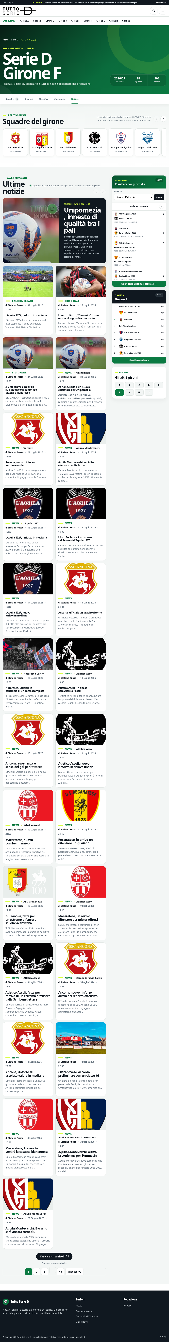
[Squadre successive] (163, 119)
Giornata (118, 191)
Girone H (113, 20)
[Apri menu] (162, 10)
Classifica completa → (139, 360)
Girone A (24, 20)
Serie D (14, 39)
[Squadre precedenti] (156, 119)
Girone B (37, 20)
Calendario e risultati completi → (139, 283)
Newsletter (161, 2)
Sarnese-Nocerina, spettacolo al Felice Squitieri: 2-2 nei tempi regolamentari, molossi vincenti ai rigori (84, 2)
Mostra (159, 197)
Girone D (62, 20)
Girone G (100, 20)
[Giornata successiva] (161, 206)
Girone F (88, 20)
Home (5, 39)
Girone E (75, 20)
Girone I (126, 20)
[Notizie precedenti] (96, 192)
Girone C (50, 20)
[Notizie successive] (103, 192)
